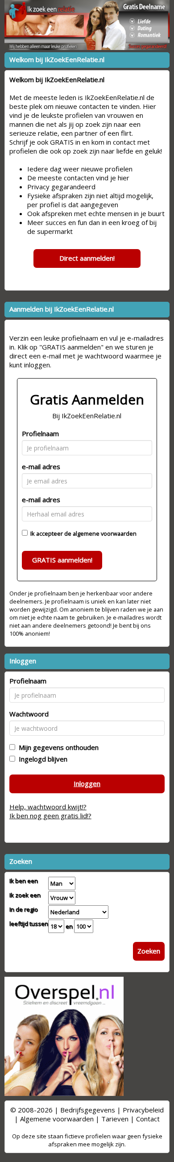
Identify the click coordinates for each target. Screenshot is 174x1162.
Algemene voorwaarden (57, 1118)
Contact (148, 1118)
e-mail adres (41, 466)
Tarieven (114, 1118)
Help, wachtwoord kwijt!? (48, 806)
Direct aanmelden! (87, 258)
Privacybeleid (143, 1109)
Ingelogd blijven (41, 758)
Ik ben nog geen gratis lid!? (50, 815)
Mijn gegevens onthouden (57, 747)
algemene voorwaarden (105, 533)
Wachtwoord (29, 713)
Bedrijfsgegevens (87, 1109)
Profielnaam (40, 433)
